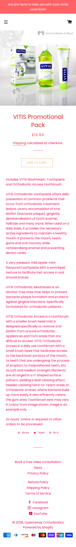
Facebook (40, 502)
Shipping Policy (38, 488)
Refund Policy (38, 482)
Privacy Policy (38, 473)
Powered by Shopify (38, 527)
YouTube (40, 513)
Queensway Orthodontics (44, 522)
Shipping (19, 143)
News (38, 467)
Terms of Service (38, 493)
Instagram (40, 508)
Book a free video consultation (38, 462)
